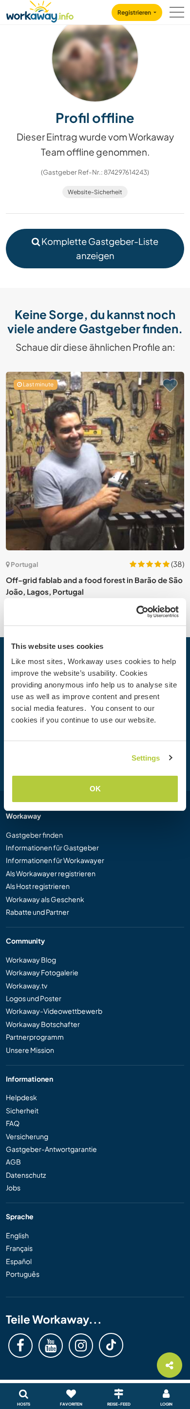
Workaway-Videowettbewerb (54, 1010)
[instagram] (81, 1345)
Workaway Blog (31, 959)
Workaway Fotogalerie (42, 972)
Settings (146, 758)
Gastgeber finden (34, 834)
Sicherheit (22, 1110)
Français (19, 1248)
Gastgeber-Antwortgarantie (51, 1149)
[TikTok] (111, 1345)
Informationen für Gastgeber (52, 847)
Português (22, 1273)
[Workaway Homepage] (40, 10)
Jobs (13, 1187)
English (17, 1235)
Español (19, 1261)
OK (95, 789)
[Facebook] (20, 1345)
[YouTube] (50, 1345)
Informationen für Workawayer (55, 860)
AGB (13, 1161)
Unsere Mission (30, 1050)
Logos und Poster (33, 998)
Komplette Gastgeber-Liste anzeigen (99, 248)
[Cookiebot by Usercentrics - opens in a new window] (137, 611)
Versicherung (27, 1136)
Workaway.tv (26, 985)
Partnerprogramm (35, 1036)
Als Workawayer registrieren (50, 873)
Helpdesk (21, 1097)
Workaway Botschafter (43, 1024)
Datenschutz (26, 1174)
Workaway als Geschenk (45, 899)
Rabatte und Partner (37, 911)
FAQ (12, 1123)
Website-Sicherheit (95, 192)
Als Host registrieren (38, 886)
